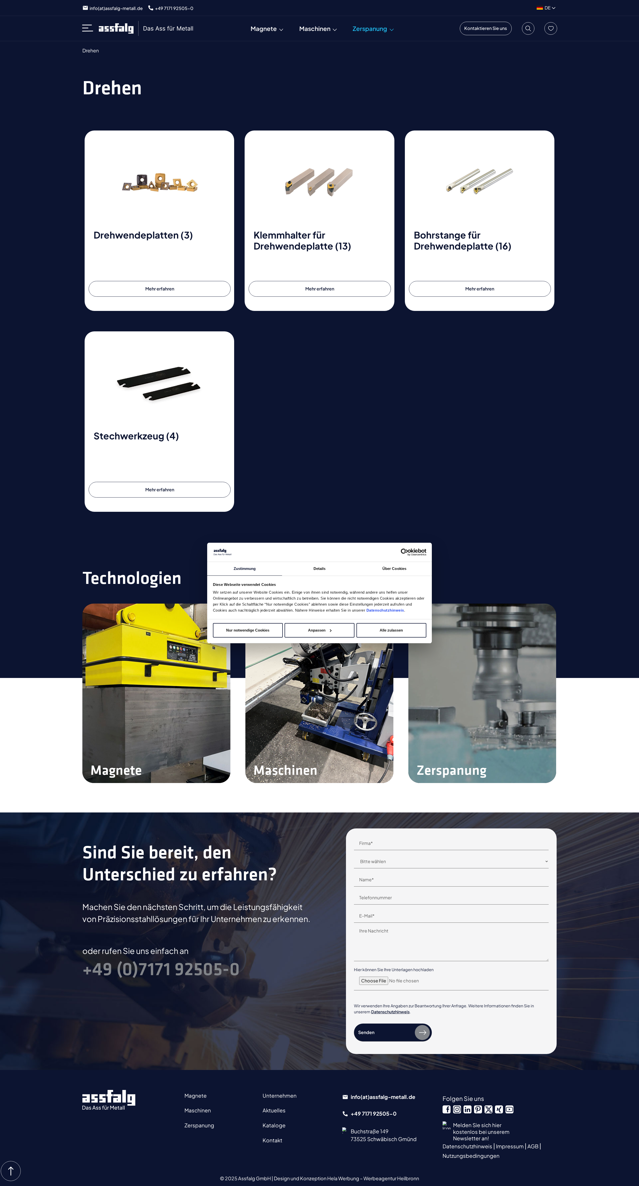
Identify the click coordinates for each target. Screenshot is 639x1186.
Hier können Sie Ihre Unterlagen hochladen (394, 969)
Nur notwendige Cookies (247, 630)
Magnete (195, 1095)
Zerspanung (199, 1125)
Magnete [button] (264, 28)
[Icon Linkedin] (468, 1109)
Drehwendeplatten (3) (143, 235)
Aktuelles (274, 1110)
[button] (528, 28)
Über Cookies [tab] (394, 568)
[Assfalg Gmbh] (108, 1100)
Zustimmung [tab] (245, 568)
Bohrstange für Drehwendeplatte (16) (462, 240)
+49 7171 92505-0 (174, 8)
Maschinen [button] (314, 28)
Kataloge (274, 1125)
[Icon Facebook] (447, 1109)
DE (548, 7)
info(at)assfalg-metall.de (116, 8)
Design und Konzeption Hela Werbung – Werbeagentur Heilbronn (346, 1178)
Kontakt (272, 1140)
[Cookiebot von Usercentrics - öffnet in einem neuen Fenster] (404, 552)
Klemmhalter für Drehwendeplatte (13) (302, 240)
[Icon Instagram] (457, 1109)
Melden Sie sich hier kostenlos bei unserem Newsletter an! (481, 1132)
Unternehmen (280, 1095)
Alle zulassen (391, 630)
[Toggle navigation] (89, 28)
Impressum (510, 1146)
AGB (533, 1146)
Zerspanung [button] (370, 28)
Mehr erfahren (159, 288)
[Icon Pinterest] (478, 1109)
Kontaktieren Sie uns (485, 28)
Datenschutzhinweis (385, 610)
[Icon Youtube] (509, 1109)
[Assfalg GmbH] (146, 28)
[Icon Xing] (499, 1109)
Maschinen (197, 1110)
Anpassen (316, 630)
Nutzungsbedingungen (471, 1155)
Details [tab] (320, 568)
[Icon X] (488, 1109)
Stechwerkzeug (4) (136, 435)
